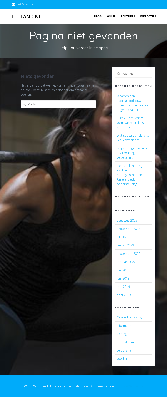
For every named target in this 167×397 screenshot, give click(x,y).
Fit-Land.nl (26, 16)
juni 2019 (123, 278)
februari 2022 (126, 262)
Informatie (124, 325)
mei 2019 (123, 287)
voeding (122, 359)
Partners (128, 16)
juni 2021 (123, 270)
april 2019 (124, 295)
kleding (122, 334)
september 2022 (128, 253)
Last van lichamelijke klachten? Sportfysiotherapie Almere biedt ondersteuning (131, 175)
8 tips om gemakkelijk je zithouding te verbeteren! (132, 152)
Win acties (148, 16)
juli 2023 (122, 237)
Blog (98, 16)
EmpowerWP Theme (129, 386)
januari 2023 (125, 245)
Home (111, 16)
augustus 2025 (127, 220)
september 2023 (128, 229)
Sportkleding (125, 342)
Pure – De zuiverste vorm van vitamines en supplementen (132, 122)
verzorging (124, 350)
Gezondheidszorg (129, 317)
